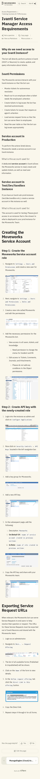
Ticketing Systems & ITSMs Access (14, 14)
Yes (24, 743)
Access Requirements (9, 12)
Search (23, 3)
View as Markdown (10, 39)
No (33, 743)
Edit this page (21, 751)
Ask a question (9, 35)
